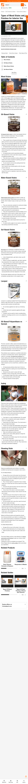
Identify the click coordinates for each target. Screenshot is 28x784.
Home (2, 11)
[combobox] (13, 4)
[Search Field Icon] (22, 4)
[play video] (14, 27)
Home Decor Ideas (21, 11)
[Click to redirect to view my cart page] (25, 5)
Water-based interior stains (7, 197)
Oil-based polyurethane (16, 356)
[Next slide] (25, 568)
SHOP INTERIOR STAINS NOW (8, 49)
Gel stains (3, 249)
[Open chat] (27, 19)
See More (14, 72)
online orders (15, 543)
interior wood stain (5, 106)
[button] (14, 76)
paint (8, 98)
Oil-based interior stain (6, 134)
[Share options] (26, 16)
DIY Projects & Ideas (10, 11)
